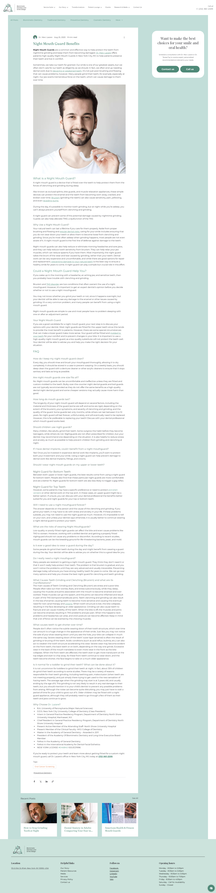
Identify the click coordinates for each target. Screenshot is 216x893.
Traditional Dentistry (56, 20)
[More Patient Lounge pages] (101, 7)
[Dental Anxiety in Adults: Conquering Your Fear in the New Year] (79, 813)
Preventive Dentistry (79, 20)
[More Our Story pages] (67, 7)
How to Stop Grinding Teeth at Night (35, 829)
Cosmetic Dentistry (102, 20)
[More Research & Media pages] (129, 7)
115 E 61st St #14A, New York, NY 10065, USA (30, 868)
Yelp (111, 879)
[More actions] (124, 37)
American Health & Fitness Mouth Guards (119, 829)
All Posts (14, 20)
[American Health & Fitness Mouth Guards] (120, 813)
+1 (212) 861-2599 (204, 9)
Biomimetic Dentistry (32, 20)
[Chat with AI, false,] (211, 888)
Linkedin (113, 874)
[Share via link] (53, 781)
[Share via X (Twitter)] (40, 781)
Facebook (114, 868)
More (118, 20)
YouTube (113, 876)
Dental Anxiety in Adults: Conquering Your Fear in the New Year (77, 829)
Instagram (114, 871)
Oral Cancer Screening (44, 766)
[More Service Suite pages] (54, 7)
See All (135, 798)
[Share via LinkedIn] (46, 781)
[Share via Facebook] (34, 781)
